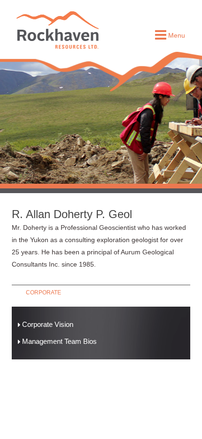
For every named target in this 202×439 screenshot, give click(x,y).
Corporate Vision (46, 324)
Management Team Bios (58, 341)
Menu (175, 35)
